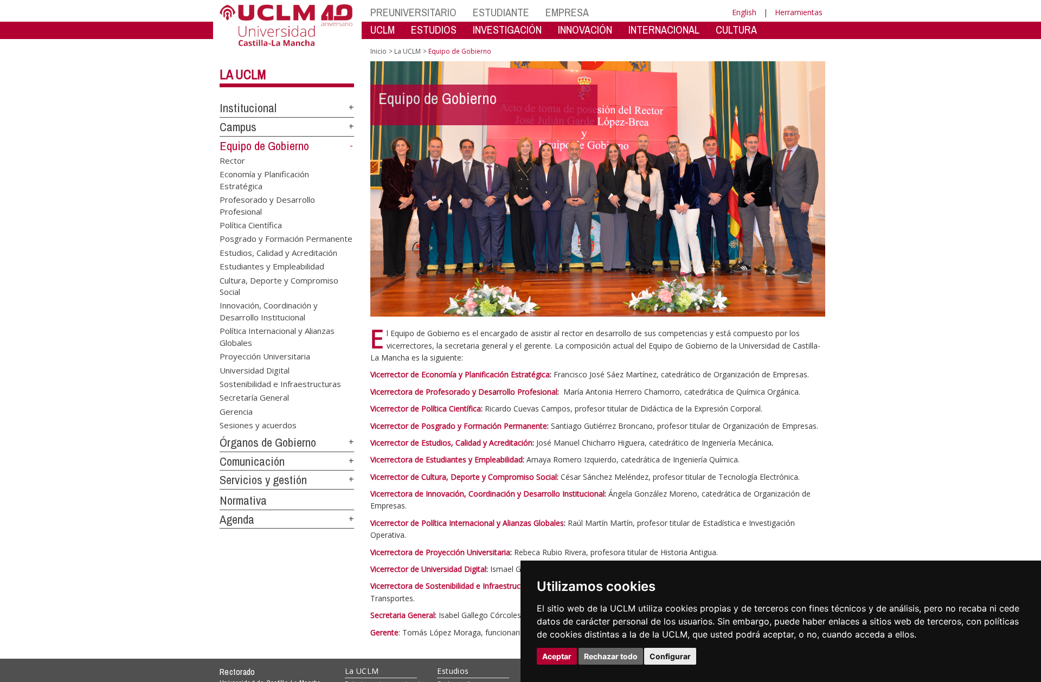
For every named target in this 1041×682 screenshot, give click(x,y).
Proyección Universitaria (265, 356)
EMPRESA (567, 12)
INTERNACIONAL (663, 29)
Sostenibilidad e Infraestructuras (280, 383)
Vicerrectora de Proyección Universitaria (440, 552)
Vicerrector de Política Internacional (432, 523)
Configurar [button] (670, 656)
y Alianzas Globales (529, 523)
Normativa (243, 500)
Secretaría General (254, 397)
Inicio (378, 51)
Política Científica (251, 224)
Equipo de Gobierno (264, 146)
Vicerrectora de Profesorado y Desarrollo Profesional (463, 392)
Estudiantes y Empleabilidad (272, 266)
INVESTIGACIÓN (507, 29)
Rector (232, 160)
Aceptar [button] (556, 656)
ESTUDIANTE (501, 12)
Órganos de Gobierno (268, 442)
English (744, 12)
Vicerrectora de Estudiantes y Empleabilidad (446, 459)
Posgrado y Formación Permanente (286, 238)
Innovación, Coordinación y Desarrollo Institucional (269, 311)
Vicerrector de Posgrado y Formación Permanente (458, 426)
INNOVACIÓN (585, 29)
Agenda (237, 519)
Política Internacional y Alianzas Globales (277, 336)
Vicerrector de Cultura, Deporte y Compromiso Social (463, 477)
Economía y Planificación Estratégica (264, 180)
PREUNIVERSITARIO (413, 12)
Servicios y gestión (263, 480)
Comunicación (252, 461)
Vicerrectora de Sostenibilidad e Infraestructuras (454, 586)
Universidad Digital (255, 369)
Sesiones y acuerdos (258, 425)
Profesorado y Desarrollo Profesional (267, 205)
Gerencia (236, 411)
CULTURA (736, 29)
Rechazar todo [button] (611, 656)
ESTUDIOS (434, 29)
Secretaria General (402, 615)
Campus (238, 127)
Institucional (248, 108)
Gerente (384, 632)
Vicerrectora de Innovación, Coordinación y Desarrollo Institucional (487, 493)
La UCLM (243, 74)
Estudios (452, 671)
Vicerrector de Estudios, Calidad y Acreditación (451, 442)
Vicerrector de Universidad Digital (428, 569)
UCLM (382, 29)
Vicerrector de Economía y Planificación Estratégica (460, 374)
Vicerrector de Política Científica (425, 408)
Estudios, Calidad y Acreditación (278, 252)
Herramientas (798, 12)
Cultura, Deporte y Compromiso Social (279, 285)
